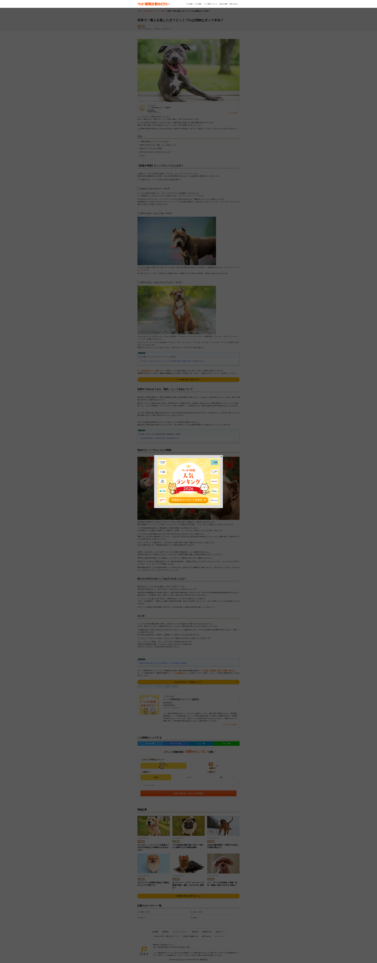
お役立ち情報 (223, 4)
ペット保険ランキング (210, 4)
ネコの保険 (198, 4)
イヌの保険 (189, 4)
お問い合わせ (233, 4)
